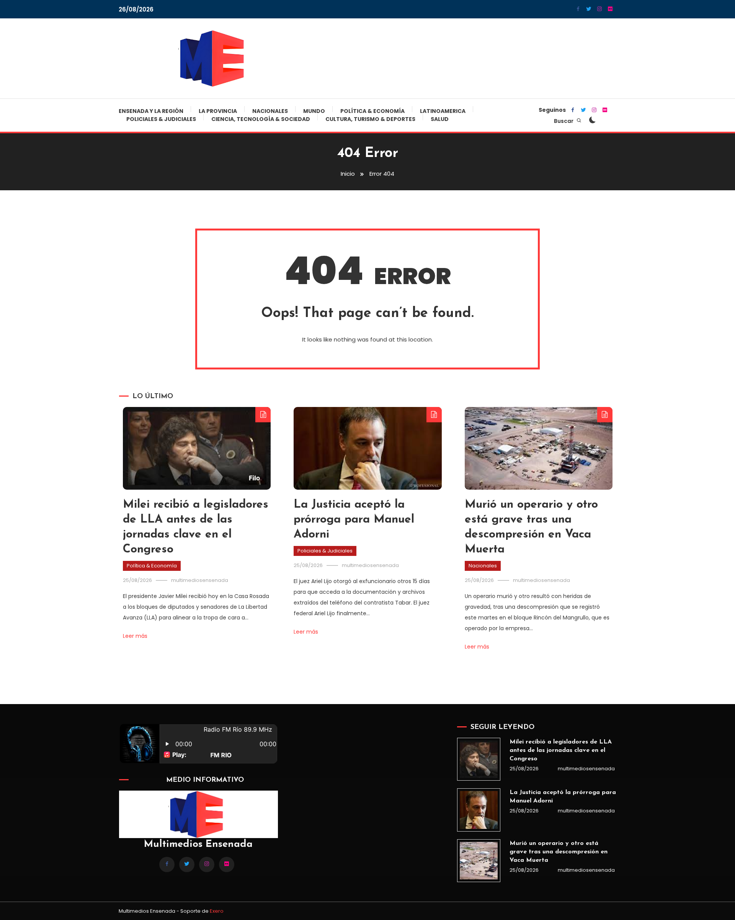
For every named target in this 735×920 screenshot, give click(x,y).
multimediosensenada (199, 580)
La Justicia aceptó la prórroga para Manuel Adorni (354, 520)
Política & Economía (372, 111)
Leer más (135, 636)
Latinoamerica (443, 111)
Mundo (314, 111)
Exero (217, 911)
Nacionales (270, 111)
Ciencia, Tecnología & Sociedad (260, 119)
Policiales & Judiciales (161, 119)
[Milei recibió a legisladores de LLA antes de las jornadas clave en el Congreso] (478, 759)
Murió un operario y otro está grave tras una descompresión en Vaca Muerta (559, 851)
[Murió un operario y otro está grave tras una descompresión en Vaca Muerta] (478, 860)
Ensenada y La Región (151, 111)
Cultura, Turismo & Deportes (370, 119)
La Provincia (218, 111)
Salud (440, 119)
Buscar (564, 121)
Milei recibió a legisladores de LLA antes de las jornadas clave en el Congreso (561, 750)
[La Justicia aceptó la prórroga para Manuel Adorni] (478, 809)
